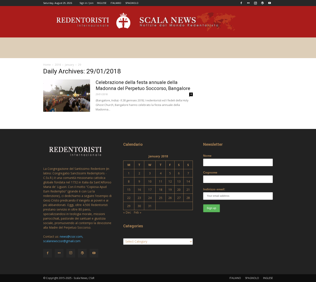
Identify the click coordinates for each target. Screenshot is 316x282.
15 (128, 189)
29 (128, 206)
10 (150, 181)
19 (170, 189)
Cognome (210, 172)
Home (47, 65)
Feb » (137, 212)
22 (128, 198)
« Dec (127, 212)
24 (150, 198)
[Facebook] (241, 3)
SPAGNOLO (131, 3)
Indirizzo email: (214, 189)
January (69, 65)
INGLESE (101, 3)
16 (139, 189)
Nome (207, 155)
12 (170, 181)
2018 (58, 65)
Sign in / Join (87, 3)
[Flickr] (248, 3)
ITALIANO (115, 3)
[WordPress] (262, 3)
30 (139, 206)
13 (179, 181)
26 (170, 198)
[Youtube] (269, 3)
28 (188, 198)
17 (150, 189)
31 (150, 206)
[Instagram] (255, 3)
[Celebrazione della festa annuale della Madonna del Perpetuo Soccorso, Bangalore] (66, 95)
